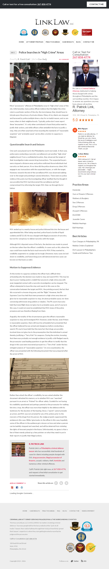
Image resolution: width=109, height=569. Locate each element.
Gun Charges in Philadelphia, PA (86, 241)
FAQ (58, 511)
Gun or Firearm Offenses (83, 194)
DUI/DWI (76, 215)
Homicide (76, 190)
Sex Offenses (78, 202)
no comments (64, 59)
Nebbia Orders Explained (83, 245)
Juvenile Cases (79, 219)
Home (25, 511)
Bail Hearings (78, 227)
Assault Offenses (80, 211)
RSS (85, 561)
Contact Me (96, 4)
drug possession (39, 457)
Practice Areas (48, 511)
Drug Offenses (79, 206)
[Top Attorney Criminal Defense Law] (87, 531)
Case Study (42, 59)
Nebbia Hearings (79, 223)
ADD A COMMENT (17, 483)
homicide (57, 461)
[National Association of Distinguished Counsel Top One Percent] (80, 552)
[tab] (12, 488)
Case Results (35, 511)
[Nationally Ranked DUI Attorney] (70, 552)
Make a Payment (88, 511)
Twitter (76, 561)
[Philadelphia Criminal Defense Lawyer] (54, 24)
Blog (65, 511)
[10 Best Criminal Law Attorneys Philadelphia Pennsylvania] (75, 531)
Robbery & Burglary (81, 198)
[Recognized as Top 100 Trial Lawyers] (81, 541)
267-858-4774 (44, 4)
